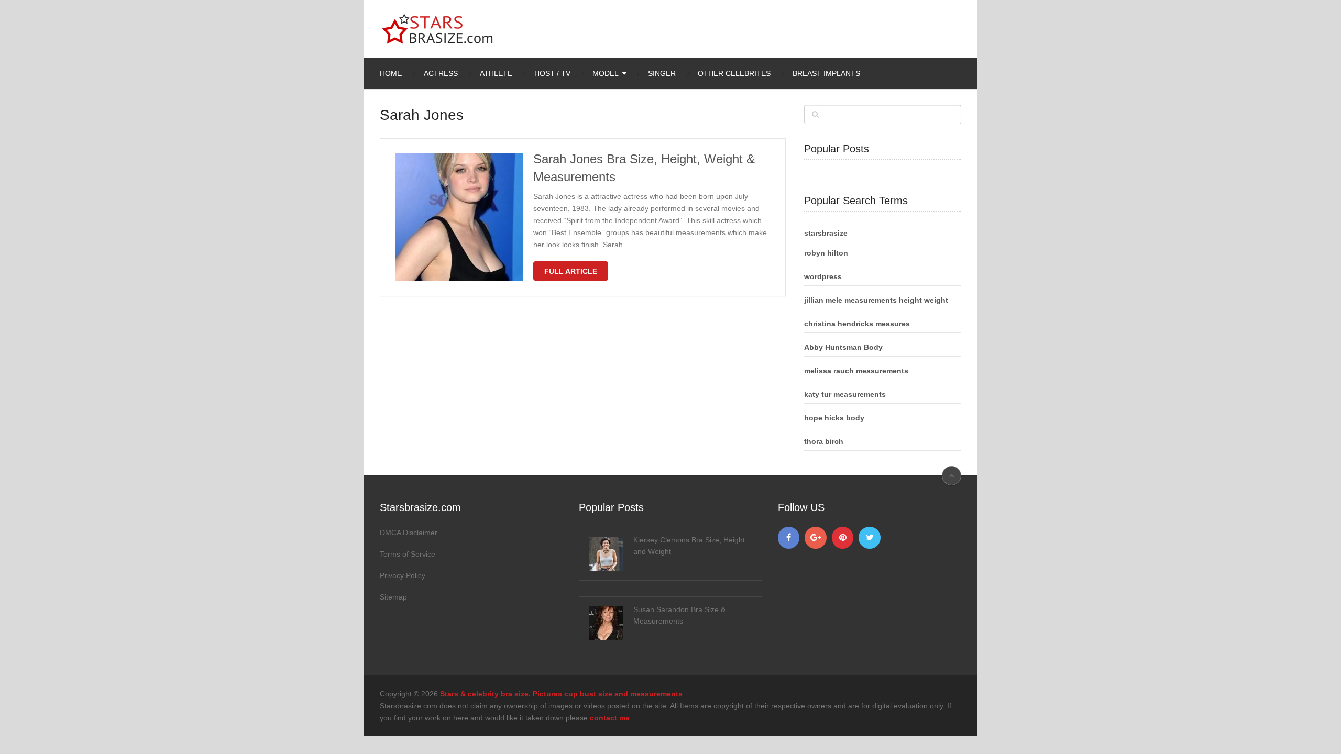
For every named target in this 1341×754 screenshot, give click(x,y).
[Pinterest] (843, 538)
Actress (441, 73)
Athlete (496, 73)
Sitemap (393, 597)
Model (605, 73)
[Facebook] (789, 538)
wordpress (823, 276)
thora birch (823, 441)
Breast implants (826, 73)
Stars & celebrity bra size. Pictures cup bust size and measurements (561, 694)
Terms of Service (407, 554)
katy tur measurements (845, 394)
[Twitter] (870, 538)
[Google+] (816, 538)
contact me (610, 718)
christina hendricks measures (857, 323)
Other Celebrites (734, 73)
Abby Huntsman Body (843, 347)
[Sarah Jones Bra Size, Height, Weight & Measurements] (459, 217)
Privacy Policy (402, 575)
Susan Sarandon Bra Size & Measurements (679, 615)
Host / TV (552, 73)
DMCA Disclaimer (408, 532)
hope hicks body (834, 418)
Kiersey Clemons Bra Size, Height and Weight (689, 546)
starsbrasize (826, 233)
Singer (662, 73)
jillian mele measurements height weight (876, 300)
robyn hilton (826, 253)
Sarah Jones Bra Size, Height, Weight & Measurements (644, 168)
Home (391, 73)
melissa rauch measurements (856, 371)
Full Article (570, 271)
